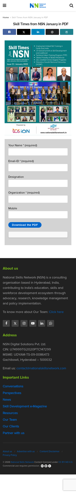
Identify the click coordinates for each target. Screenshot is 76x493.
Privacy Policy (10, 455)
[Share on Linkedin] (38, 32)
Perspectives (12, 392)
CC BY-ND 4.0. (65, 462)
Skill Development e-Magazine (25, 406)
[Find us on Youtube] (32, 323)
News (7, 399)
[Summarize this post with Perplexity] (66, 32)
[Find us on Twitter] (15, 323)
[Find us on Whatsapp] (50, 323)
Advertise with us (26, 451)
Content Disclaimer (49, 451)
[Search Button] (71, 5)
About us (7, 451)
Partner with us (13, 433)
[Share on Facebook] (9, 32)
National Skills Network (22, 462)
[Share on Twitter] (23, 32)
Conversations (13, 386)
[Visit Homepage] (38, 5)
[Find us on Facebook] (6, 323)
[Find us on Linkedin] (41, 323)
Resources (10, 412)
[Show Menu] (4, 5)
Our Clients (11, 426)
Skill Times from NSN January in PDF (30, 17)
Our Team (10, 419)
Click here (56, 311)
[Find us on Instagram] (23, 323)
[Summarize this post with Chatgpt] (52, 32)
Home (6, 17)
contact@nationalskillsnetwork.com (41, 368)
